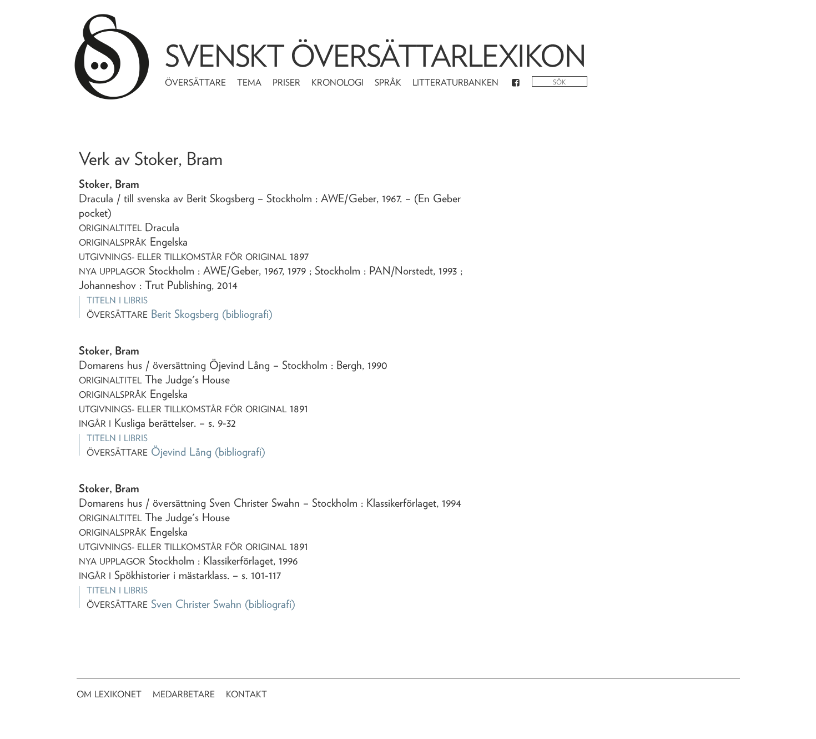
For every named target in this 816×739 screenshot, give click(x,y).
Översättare (195, 82)
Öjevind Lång (181, 451)
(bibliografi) (247, 314)
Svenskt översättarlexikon (375, 56)
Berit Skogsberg (185, 314)
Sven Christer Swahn (196, 604)
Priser (286, 82)
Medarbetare (184, 694)
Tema (249, 82)
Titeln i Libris (117, 300)
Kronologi (337, 82)
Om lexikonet (109, 694)
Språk (388, 82)
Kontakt (246, 694)
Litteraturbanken (455, 82)
